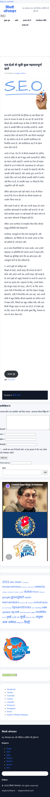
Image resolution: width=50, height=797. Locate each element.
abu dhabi (15, 582)
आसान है (28, 612)
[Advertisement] (25, 42)
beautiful (26, 582)
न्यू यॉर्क (14, 617)
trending (38, 608)
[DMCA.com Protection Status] (9, 675)
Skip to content (7, 1)
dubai (28, 591)
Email (9, 711)
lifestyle (30, 603)
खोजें (4, 468)
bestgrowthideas (11, 586)
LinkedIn (10, 702)
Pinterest (11, 705)
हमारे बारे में (27, 20)
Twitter (10, 692)
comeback (10, 592)
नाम (2, 434)
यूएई (22, 617)
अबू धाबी (15, 612)
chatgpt (4, 592)
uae (44, 607)
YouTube (10, 695)
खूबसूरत (33, 612)
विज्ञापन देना (29, 617)
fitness (35, 592)
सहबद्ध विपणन (20, 622)
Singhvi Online (20, 73)
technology (8, 608)
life (26, 603)
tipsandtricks (21, 607)
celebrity (39, 586)
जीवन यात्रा (16, 395)
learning (22, 603)
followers (42, 592)
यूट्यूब (8, 755)
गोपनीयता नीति (41, 20)
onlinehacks (40, 602)
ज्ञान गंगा (4, 617)
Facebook (11, 689)
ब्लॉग (16, 20)
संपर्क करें (25, 25)
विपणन (33, 617)
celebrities (31, 587)
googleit (17, 597)
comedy (16, 592)
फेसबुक (9, 749)
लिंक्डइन (9, 758)
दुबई (9, 617)
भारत (18, 617)
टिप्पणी (3, 429)
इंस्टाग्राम (9, 764)
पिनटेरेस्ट (9, 761)
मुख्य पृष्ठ (7, 20)
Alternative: (5, 463)
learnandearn (10, 602)
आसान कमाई (23, 612)
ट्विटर (8, 752)
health (28, 597)
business (24, 587)
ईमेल (2, 439)
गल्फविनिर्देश (40, 612)
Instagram (11, 708)
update (6, 612)
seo (3, 608)
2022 (5, 582)
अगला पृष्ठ (11, 374)
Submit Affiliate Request (17, 715)
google (6, 597)
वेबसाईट (3, 444)
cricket (21, 592)
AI (22, 582)
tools (33, 608)
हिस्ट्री (27, 622)
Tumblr (10, 699)
